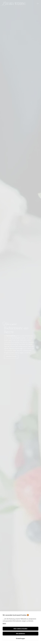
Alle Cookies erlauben (20, 629)
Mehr (4, 623)
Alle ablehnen (20, 633)
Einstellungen (20, 638)
